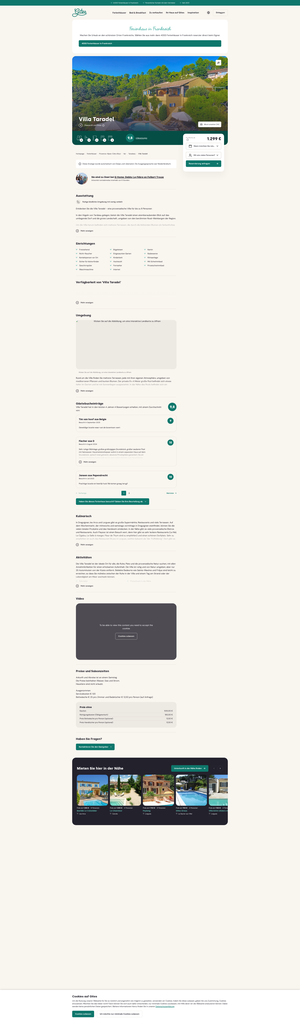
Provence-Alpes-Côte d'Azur (110, 154)
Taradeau (132, 154)
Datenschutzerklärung (165, 1006)
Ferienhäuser (92, 154)
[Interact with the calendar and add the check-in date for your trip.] (190, 146)
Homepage (80, 154)
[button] (126, 344)
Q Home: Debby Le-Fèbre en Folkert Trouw (139, 177)
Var (124, 154)
